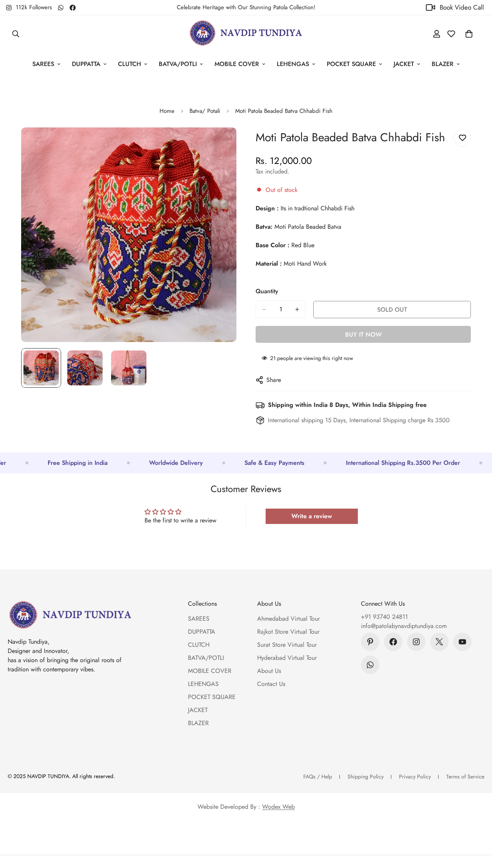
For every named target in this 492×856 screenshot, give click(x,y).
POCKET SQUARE (351, 63)
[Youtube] (462, 642)
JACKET (404, 63)
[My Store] (246, 33)
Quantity (267, 291)
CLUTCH (129, 63)
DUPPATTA (86, 63)
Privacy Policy (415, 776)
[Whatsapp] (61, 8)
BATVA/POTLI (178, 63)
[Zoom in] (220, 143)
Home (167, 111)
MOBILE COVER (236, 63)
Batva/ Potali (204, 111)
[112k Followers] (416, 642)
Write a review (311, 516)
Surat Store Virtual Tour (287, 644)
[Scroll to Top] (477, 814)
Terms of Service (465, 776)
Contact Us (271, 683)
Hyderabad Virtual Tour (287, 657)
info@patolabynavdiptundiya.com (404, 625)
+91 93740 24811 (384, 616)
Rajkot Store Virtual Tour (288, 631)
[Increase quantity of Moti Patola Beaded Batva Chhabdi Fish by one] (297, 309)
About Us (269, 670)
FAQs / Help (317, 776)
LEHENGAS (293, 63)
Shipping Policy (365, 776)
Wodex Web (278, 806)
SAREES (43, 63)
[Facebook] (73, 8)
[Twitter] (439, 642)
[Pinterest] (370, 642)
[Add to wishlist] (462, 138)
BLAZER (443, 63)
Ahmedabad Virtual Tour (288, 618)
